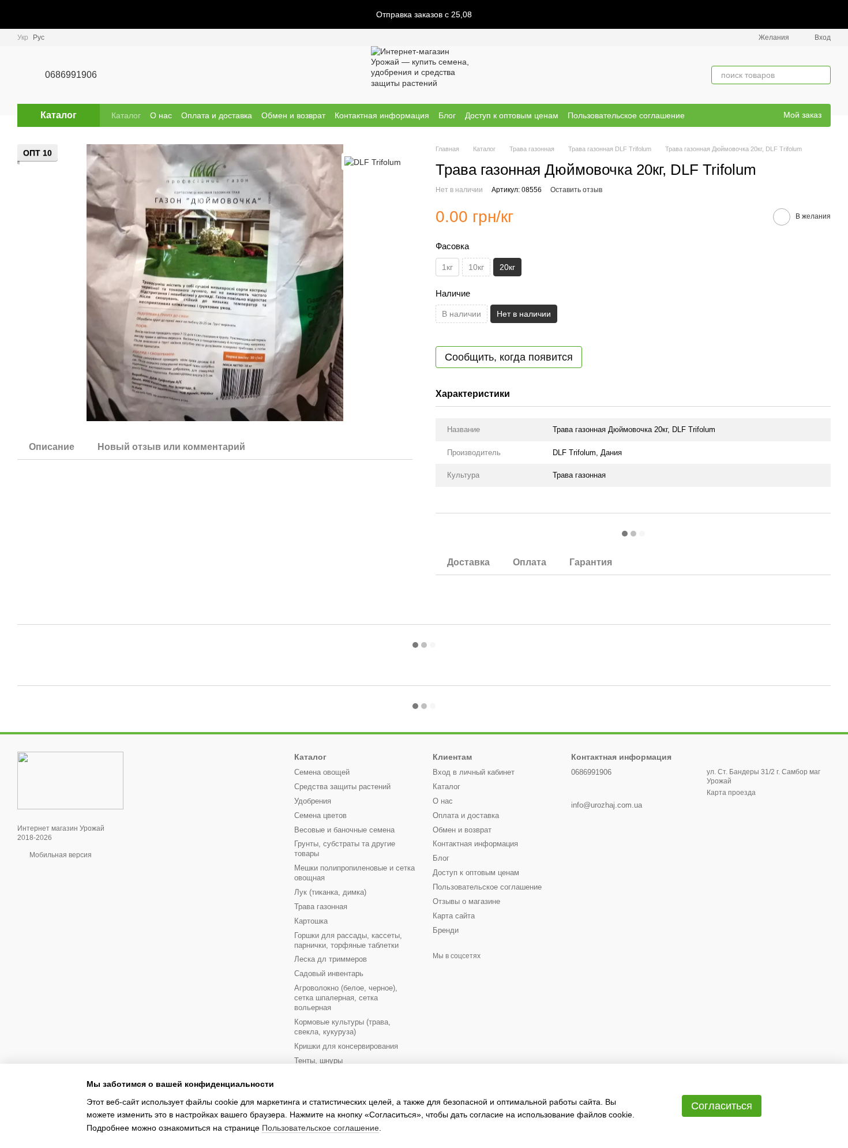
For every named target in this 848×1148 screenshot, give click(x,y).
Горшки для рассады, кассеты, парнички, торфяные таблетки (348, 940)
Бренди (446, 930)
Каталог (126, 115)
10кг (476, 267)
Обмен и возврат (293, 115)
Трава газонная (320, 906)
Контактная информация (382, 115)
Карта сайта (454, 915)
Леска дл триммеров (330, 959)
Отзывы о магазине (466, 901)
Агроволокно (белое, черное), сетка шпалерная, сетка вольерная (345, 998)
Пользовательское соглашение (626, 115)
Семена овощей (322, 772)
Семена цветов (320, 815)
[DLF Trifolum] (373, 161)
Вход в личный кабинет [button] (474, 772)
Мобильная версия (60, 855)
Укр (22, 37)
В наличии (461, 313)
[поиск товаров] (821, 75)
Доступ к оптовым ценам (511, 115)
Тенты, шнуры (318, 1060)
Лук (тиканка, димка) (330, 892)
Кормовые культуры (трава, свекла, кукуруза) (342, 1027)
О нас (161, 115)
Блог (447, 115)
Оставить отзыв (576, 190)
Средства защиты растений (342, 786)
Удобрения (312, 801)
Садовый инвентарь (328, 973)
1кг (447, 267)
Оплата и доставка (216, 115)
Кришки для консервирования (346, 1046)
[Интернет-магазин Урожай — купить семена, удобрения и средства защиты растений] (70, 780)
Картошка (311, 921)
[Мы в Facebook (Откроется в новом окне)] (751, 115)
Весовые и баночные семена (344, 830)
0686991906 (71, 75)
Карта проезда (731, 793)
